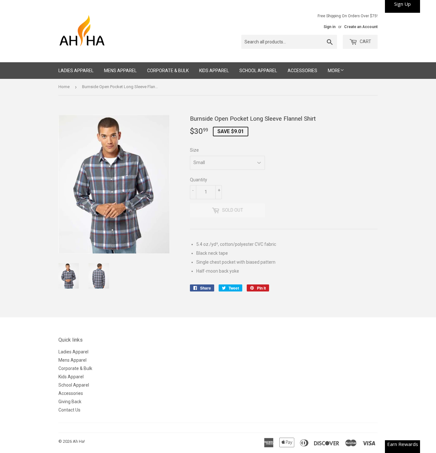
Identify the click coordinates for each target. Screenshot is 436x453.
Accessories (302, 70)
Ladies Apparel (76, 70)
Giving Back (69, 401)
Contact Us (69, 409)
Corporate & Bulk (168, 70)
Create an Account (361, 27)
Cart (365, 41)
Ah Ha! (79, 441)
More (334, 70)
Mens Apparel (120, 70)
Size (194, 150)
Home (64, 86)
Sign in (329, 27)
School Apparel (258, 70)
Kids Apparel (214, 70)
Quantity (198, 179)
